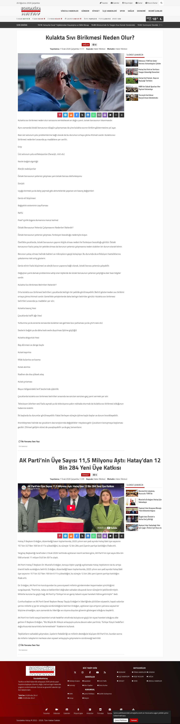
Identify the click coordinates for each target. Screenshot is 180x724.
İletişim (86, 698)
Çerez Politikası (89, 693)
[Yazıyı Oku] (110, 115)
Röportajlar (128, 3)
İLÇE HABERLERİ (110, 10)
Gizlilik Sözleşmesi (105, 693)
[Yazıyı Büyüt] (121, 115)
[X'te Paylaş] (82, 115)
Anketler (90, 713)
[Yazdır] (104, 115)
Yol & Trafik (102, 681)
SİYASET (96, 10)
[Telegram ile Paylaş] (65, 115)
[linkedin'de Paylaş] (87, 115)
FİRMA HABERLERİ (139, 672)
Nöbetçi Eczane (74, 681)
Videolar (56, 713)
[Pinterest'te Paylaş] (59, 115)
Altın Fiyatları (88, 685)
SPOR (122, 10)
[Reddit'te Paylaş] (71, 115)
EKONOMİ (141, 10)
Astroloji (72, 685)
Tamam (134, 720)
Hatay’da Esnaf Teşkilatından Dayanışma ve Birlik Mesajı (41, 24)
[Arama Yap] (161, 3)
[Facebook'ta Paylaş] (76, 115)
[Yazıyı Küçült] (116, 115)
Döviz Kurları (103, 685)
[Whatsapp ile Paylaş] (93, 115)
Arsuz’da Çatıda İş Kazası (158, 24)
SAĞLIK (131, 10)
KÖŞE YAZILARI (138, 676)
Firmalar (100, 713)
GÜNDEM (85, 10)
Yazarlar (105, 3)
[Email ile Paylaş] (99, 115)
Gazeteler (87, 681)
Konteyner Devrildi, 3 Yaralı (129, 24)
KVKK (71, 693)
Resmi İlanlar (152, 3)
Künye (71, 698)
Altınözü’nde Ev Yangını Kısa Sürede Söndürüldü (91, 24)
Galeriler (116, 3)
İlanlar (140, 3)
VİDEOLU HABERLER (69, 10)
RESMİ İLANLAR (155, 10)
